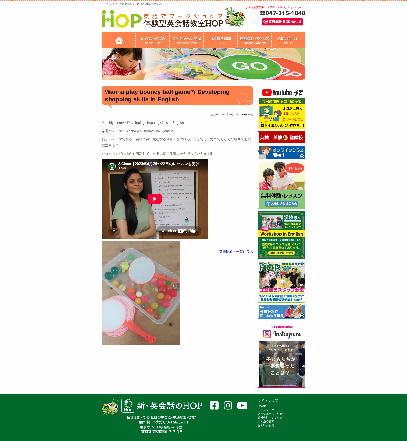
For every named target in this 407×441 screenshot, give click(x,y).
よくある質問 (266, 421)
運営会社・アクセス (270, 417)
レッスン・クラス (269, 410)
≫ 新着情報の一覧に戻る (234, 252)
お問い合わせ (266, 425)
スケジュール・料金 (270, 413)
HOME (262, 406)
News (244, 114)
